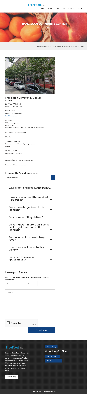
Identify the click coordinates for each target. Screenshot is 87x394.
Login (79, 9)
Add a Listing (11, 377)
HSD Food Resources (54, 361)
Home (42, 9)
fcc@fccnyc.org (11, 116)
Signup (71, 9)
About (50, 9)
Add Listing (60, 9)
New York (47, 46)
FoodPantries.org (52, 356)
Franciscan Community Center (73, 46)
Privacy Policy (51, 347)
